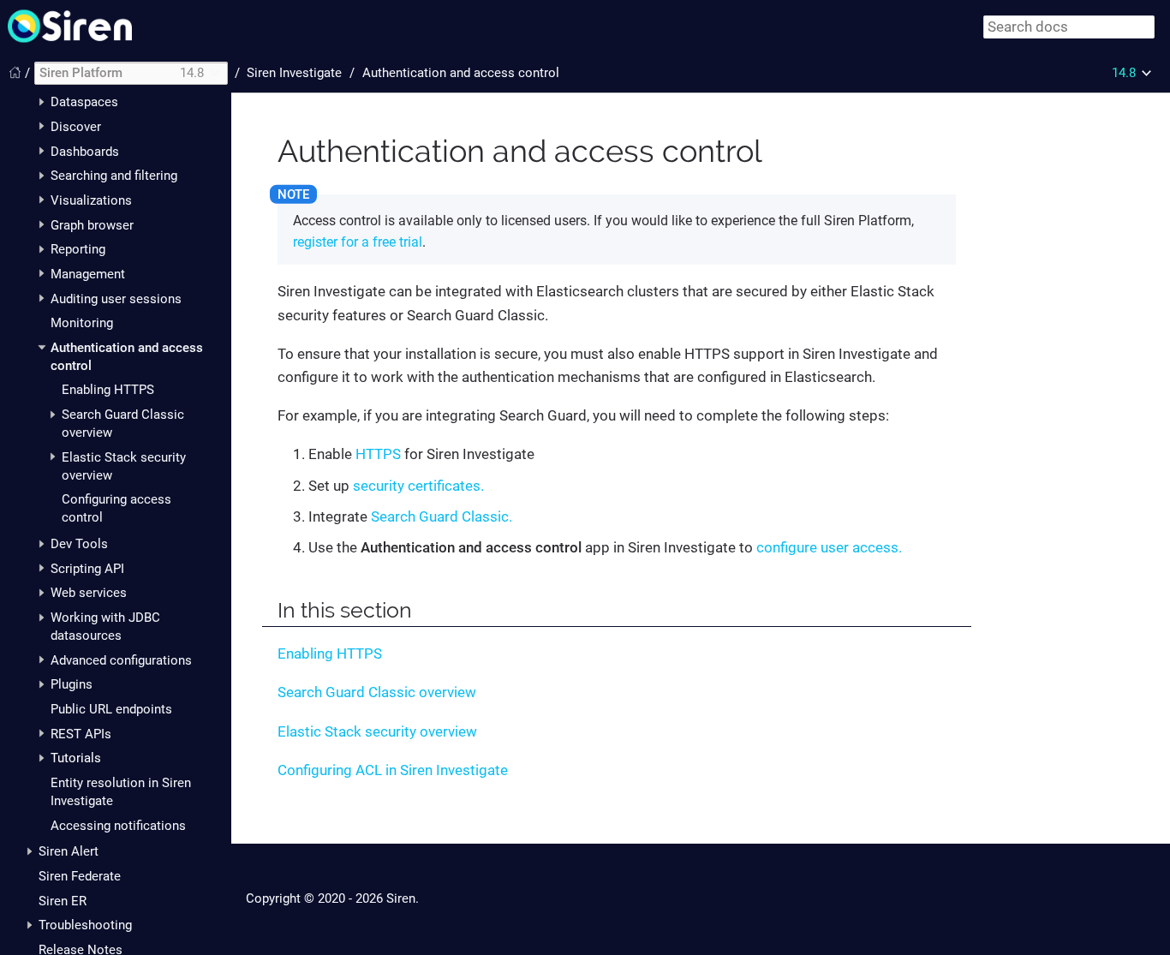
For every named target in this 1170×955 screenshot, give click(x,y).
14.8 (1124, 73)
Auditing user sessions (116, 299)
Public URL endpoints (111, 709)
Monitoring (82, 323)
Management (88, 274)
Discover (76, 126)
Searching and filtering (114, 175)
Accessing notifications (118, 825)
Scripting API (87, 568)
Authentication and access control (460, 73)
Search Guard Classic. (441, 516)
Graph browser (92, 225)
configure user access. (829, 547)
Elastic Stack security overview (377, 731)
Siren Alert (68, 851)
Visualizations (91, 200)
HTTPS (378, 454)
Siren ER (63, 901)
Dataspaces (84, 102)
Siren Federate (80, 876)
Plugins (72, 684)
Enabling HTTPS (108, 389)
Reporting (78, 249)
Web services (89, 592)
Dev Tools (79, 544)
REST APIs (81, 734)
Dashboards (85, 151)
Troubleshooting (85, 925)
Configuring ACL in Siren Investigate (393, 770)
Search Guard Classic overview (377, 692)
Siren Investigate (294, 73)
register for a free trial (357, 242)
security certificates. (418, 485)
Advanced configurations (121, 660)
